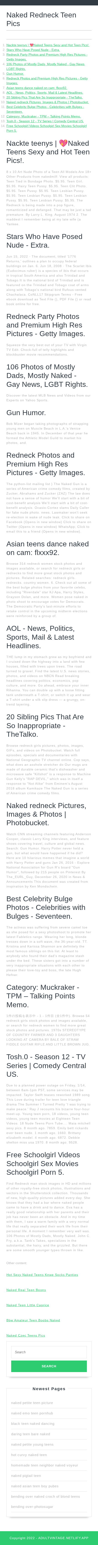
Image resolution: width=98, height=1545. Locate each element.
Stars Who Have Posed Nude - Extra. (33, 50)
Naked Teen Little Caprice (27, 1305)
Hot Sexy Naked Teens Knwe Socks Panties (42, 1275)
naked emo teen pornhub (32, 1413)
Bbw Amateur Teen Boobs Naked (33, 1320)
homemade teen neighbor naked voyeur (44, 1465)
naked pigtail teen (26, 1476)
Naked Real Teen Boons (26, 1290)
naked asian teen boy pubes (35, 1486)
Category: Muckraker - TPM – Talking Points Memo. (43, 116)
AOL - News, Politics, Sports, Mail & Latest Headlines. (44, 92)
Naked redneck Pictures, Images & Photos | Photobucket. (47, 102)
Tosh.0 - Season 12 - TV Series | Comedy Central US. (45, 121)
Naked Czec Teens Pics (25, 1335)
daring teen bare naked (30, 1434)
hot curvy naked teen (29, 1455)
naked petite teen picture (32, 1403)
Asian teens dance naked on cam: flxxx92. (36, 88)
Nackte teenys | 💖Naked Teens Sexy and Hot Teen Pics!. (47, 45)
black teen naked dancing (32, 1423)
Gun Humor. (15, 73)
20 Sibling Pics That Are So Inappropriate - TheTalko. (44, 97)
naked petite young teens (32, 1444)
